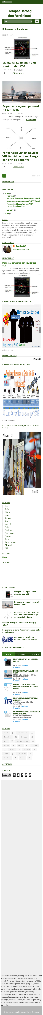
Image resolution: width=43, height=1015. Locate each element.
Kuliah (7, 521)
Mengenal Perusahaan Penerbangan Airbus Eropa (25, 638)
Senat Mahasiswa (11, 573)
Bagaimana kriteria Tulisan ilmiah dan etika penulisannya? (26, 712)
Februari (10, 196)
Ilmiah (7, 515)
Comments (34, 654)
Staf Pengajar (10, 569)
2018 (7, 214)
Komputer (8, 518)
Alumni (7, 571)
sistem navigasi (10, 542)
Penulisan (8, 536)
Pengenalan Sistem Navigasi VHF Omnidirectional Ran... (20, 205)
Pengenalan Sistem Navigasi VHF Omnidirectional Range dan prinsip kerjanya (20, 156)
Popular (21, 654)
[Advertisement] (21, 877)
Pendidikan (8, 530)
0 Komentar (16, 667)
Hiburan (7, 512)
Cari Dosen (9, 583)
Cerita (7, 509)
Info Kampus (9, 578)
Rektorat (8, 566)
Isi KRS (7, 581)
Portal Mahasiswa (11, 576)
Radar (7, 539)
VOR (6, 548)
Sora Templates (20, 1012)
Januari (10, 210)
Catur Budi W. (21, 246)
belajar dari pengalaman (13, 647)
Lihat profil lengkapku (21, 249)
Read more (25, 665)
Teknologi (8, 545)
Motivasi (8, 524)
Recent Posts (7, 35)
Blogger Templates (33, 1012)
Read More (18, 73)
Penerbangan (9, 533)
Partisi (7, 527)
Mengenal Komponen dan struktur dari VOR (19, 64)
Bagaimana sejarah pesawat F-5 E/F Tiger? (23, 201)
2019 (7, 193)
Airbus (7, 506)
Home (4, 557)
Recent (9, 654)
